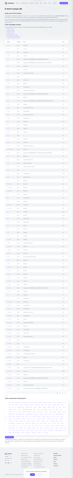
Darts (13, 404)
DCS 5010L (9, 374)
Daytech (49, 404)
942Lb (8, 222)
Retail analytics (37, 455)
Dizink (58, 416)
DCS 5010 (9, 364)
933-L (8, 166)
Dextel (49, 409)
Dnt (35, 418)
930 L (8, 69)
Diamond (29, 411)
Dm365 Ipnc (24, 418)
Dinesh (23, 416)
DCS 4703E (9, 350)
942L (8, 215)
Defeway (49, 407)
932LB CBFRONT (10, 149)
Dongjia (16, 421)
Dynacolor (52, 425)
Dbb (58, 404)
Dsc (37, 423)
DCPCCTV (32, 430)
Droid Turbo (33, 423)
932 (7, 121)
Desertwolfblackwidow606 (27, 409)
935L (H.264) (9, 187)
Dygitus (47, 425)
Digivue (50, 414)
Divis (51, 416)
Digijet (51, 411)
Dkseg (61, 416)
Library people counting (38, 461)
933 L (8, 156)
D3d (12, 402)
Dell (56, 407)
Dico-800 (39, 411)
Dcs (42, 432)
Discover (38, 416)
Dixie (54, 416)
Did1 (43, 411)
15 (35, 393)
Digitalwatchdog (58, 430)
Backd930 (9, 239)
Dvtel (42, 425)
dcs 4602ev (9, 343)
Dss (51, 423)
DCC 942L (9, 267)
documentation (8, 22)
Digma (34, 428)
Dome (57, 418)
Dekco (36, 430)
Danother (20, 428)
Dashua (21, 404)
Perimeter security (37, 463)
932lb (8, 142)
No (40, 474)
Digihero (29, 428)
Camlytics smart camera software (30, 15)
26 (62, 393)
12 (28, 393)
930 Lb (8, 90)
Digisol (64, 411)
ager (8, 225)
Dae (29, 402)
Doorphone (43, 421)
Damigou (49, 402)
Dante (10, 404)
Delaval (25, 428)
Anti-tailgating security (38, 459)
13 (30, 393)
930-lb (8, 111)
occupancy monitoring (12, 34)
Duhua (10, 425)
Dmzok (32, 418)
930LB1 (8, 118)
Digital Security (11, 414)
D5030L (8, 253)
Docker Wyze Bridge (16, 432)
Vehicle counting (24, 459)
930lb (8, 104)
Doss (48, 421)
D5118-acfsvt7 (17, 402)
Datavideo (22, 430)
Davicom (31, 404)
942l (8, 211)
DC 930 (8, 263)
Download (31, 3)
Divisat (41, 428)
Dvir (17, 425)
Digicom (46, 411)
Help (40, 3)
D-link (14, 418)
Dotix (10, 430)
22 (52, 393)
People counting (24, 453)
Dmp (28, 418)
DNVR (10, 432)
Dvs (32, 425)
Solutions (17, 3)
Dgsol (61, 409)
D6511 (8, 256)
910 (7, 59)
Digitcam (41, 414)
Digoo (14, 416)
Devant (40, 430)
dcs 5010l (9, 371)
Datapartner (26, 404)
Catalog (55, 463)
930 (8, 66)
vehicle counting (11, 31)
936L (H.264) (9, 204)
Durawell (46, 432)
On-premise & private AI (38, 453)
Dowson (61, 421)
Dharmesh (11, 411)
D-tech (55, 423)
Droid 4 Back (27, 423)
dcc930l (8, 274)
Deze (53, 409)
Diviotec (47, 416)
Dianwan (34, 411)
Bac (8, 232)
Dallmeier (44, 402)
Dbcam (62, 404)
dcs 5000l (9, 353)
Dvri (22, 425)
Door (24, 421)
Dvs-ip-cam (37, 425)
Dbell (10, 407)
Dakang (39, 402)
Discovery (61, 428)
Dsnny (41, 423)
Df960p (57, 409)
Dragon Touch (27, 432)
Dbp (13, 407)
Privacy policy (7, 460)
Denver (14, 409)
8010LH (8, 55)
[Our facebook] (11, 463)
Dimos (37, 428)
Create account (64, 3)
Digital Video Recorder (20, 414)
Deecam (35, 407)
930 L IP (8, 83)
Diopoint (34, 416)
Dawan (42, 404)
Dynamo (57, 425)
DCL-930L (9, 284)
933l (8, 163)
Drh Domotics (46, 428)
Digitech (64, 430)
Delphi (60, 407)
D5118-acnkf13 (24, 402)
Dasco (17, 404)
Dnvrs (65, 428)
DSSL (17, 428)
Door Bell (28, 421)
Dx (44, 425)
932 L (8, 125)
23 (54, 393)
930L (8, 97)
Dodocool (49, 418)
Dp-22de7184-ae (12, 423)
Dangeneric (59, 402)
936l (8, 194)
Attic (8, 229)
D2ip (9, 402)
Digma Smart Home (60, 414)
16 (37, 393)
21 (49, 393)
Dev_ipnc (38, 409)
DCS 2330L (9, 312)
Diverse (43, 416)
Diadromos (24, 411)
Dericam (19, 409)
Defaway (39, 407)
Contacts (45, 3)
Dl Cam (10, 418)
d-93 (8, 260)
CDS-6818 (9, 246)
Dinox (30, 416)
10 (23, 393)
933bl (8, 159)
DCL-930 (8, 277)
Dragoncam (34, 432)
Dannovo (64, 402)
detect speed (10, 33)
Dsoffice (45, 423)
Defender (44, 407)
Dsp (48, 423)
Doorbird (33, 421)
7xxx (8, 52)
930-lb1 (8, 114)
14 (32, 393)
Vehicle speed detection (26, 461)
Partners (36, 3)
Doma (53, 418)
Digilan (54, 411)
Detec (34, 409)
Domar (22, 432)
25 (60, 393)
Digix (54, 414)
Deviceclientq (44, 409)
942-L (8, 218)
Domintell (61, 418)
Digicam (45, 430)
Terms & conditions (8, 458)
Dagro (32, 402)
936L (8, 201)
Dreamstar (18, 423)
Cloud (49, 3)
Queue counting (24, 455)
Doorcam (38, 421)
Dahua (36, 402)
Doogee (20, 421)
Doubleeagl (52, 421)
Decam (56, 428)
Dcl (15, 407)
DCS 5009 (9, 360)
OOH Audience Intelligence (26, 463)
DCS (8, 298)
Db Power (54, 404)
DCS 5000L (9, 357)
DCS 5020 (9, 378)
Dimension (18, 416)
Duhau (62, 423)
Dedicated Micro (21, 407)
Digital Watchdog (29, 414)
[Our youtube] (8, 463)
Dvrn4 (26, 425)
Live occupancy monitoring (26, 457)
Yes (32, 474)
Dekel (53, 407)
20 (47, 393)
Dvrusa (29, 425)
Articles (55, 457)
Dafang (13, 430)
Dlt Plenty (18, 418)
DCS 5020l (9, 381)
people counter (10, 28)
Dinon (27, 416)
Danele (17, 430)
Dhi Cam (15, 411)
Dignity (10, 416)
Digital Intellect (51, 430)
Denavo (63, 407)
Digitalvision (36, 414)
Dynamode (62, 425)
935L (8, 177)
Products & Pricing (24, 3)
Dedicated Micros (28, 407)
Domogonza (11, 421)
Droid (23, 423)
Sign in (55, 3)
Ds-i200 (39, 432)
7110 (8, 45)
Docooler (39, 418)
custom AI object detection (13, 37)
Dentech (10, 409)
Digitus (46, 414)
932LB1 (8, 152)
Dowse (57, 421)
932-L (8, 135)
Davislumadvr (37, 404)
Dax (46, 404)
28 (6, 395)
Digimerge (59, 411)
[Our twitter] (5, 463)
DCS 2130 (9, 305)
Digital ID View (11, 428)
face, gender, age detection (13, 36)
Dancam (54, 402)
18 (42, 393)
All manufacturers (9, 437)
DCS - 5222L (9, 301)
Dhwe (20, 411)
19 (44, 393)
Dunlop (13, 425)
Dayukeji (27, 430)
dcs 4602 (9, 336)
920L (8, 62)
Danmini (52, 428)
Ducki (59, 423)
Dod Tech (44, 418)
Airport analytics (37, 457)
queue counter (10, 30)
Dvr (19, 425)
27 (65, 393)
